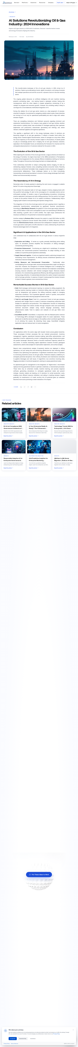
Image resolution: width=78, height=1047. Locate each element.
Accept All (12, 1038)
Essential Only (22, 1038)
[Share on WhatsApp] (31, 386)
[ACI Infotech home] (7, 2)
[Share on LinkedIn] (21, 386)
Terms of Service (14, 1043)
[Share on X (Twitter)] (24, 386)
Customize (32, 1038)
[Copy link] (35, 386)
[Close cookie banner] (73, 1030)
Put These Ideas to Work (40, 874)
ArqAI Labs (60, 2)
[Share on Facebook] (28, 386)
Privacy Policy (56, 1034)
